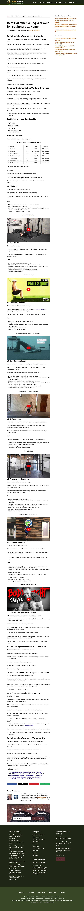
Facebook (42, 862)
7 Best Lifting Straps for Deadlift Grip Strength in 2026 (16, 847)
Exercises (35, 844)
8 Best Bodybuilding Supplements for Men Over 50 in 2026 (17, 866)
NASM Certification (38, 848)
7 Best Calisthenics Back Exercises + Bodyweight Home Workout (26, 773)
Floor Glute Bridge (27, 215)
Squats (35, 853)
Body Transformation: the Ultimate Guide (65, 18)
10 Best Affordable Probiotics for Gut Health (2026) (16, 842)
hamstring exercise (39, 309)
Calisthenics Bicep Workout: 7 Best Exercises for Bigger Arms (25, 775)
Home (8, 16)
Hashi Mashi (18, 2)
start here (42, 798)
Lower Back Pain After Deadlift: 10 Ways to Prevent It (15, 836)
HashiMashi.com (41, 797)
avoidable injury (29, 725)
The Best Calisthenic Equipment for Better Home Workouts (24, 777)
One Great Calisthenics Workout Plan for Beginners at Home (25, 778)
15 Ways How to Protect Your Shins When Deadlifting (16, 877)
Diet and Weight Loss (39, 839)
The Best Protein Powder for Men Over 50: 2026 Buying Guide (16, 857)
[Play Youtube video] (28, 230)
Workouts (35, 855)
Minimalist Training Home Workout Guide (66, 24)
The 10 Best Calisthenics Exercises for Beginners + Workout (25, 772)
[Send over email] (45, 784)
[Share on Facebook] (12, 784)
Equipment (36, 841)
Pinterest (35, 862)
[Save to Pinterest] (34, 784)
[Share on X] (23, 784)
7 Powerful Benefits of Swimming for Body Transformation (15, 872)
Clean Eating (36, 837)
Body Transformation (39, 834)
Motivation (36, 846)
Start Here (60, 858)
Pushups (35, 850)
